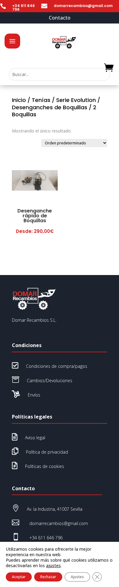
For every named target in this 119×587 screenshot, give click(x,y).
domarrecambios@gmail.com (83, 5)
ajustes (53, 565)
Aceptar (19, 576)
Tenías (41, 100)
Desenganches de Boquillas (49, 107)
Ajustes (77, 576)
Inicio (19, 100)
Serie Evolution (76, 100)
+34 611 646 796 (23, 7)
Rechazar (48, 576)
